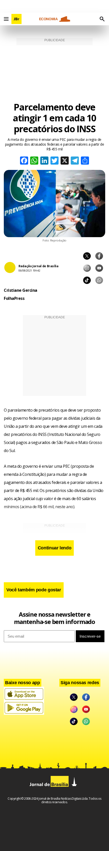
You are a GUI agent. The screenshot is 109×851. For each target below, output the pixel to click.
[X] (65, 161)
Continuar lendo (54, 547)
